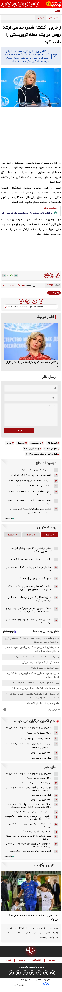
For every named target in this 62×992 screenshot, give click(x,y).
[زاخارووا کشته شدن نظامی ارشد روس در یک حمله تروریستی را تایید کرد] (41, 301)
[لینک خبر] (57, 275)
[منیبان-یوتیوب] (14, 4)
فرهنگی (22, 960)
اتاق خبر (50, 767)
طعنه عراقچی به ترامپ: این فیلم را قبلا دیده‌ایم (30, 851)
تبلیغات (32, 967)
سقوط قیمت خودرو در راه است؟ (35, 578)
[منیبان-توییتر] (25, 4)
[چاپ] (51, 275)
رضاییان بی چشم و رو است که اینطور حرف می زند (28, 727)
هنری (9, 960)
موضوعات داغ (46, 463)
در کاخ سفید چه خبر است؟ (39, 733)
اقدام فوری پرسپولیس (41, 752)
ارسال (19, 430)
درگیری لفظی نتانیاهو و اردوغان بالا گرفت (31, 559)
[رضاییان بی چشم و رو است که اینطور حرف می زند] (31, 891)
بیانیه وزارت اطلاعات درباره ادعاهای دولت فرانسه (29, 480)
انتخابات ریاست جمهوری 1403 (41, 454)
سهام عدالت (50, 448)
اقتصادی (37, 960)
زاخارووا (52, 292)
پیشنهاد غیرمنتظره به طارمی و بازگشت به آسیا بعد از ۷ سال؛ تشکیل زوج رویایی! (28, 588)
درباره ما (41, 967)
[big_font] (16, 275)
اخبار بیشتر (7, 518)
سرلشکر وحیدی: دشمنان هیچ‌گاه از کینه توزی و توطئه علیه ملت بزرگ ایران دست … (28, 610)
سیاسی (52, 960)
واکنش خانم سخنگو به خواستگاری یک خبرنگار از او (27, 213)
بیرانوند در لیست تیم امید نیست (36, 738)
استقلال (21, 443)
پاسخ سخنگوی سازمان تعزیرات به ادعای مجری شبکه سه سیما (30, 493)
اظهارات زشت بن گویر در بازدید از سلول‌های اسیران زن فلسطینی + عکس (28, 745)
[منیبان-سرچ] (52, 972)
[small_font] (4, 275)
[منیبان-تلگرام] (36, 4)
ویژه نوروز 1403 (31, 448)
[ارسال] (46, 275)
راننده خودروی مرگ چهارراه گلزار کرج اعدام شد (31, 475)
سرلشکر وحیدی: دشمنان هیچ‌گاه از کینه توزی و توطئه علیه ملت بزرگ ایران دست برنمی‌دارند (29, 806)
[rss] (8, 4)
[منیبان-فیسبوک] (20, 4)
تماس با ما (23, 967)
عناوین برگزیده (45, 865)
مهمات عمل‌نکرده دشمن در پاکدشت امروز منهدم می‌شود (29, 502)
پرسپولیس (35, 443)
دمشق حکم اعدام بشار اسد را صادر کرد (34, 486)
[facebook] (21, 301)
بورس (8, 443)
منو (55, 11)
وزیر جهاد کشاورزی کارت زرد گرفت (35, 469)
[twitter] (34, 301)
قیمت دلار (51, 443)
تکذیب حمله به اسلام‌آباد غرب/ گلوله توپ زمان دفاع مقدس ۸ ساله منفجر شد (29, 511)
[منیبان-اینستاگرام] (31, 4)
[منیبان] (53, 4)
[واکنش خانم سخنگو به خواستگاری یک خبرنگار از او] (31, 341)
